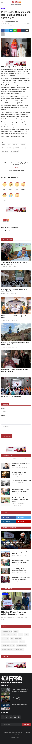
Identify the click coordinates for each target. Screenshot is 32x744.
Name (3, 408)
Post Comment (7, 436)
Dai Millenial (14, 642)
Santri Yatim (5, 151)
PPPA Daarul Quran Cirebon (11, 21)
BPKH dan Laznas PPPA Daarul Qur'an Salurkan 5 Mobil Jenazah (16, 317)
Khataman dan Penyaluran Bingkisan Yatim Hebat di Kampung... (14, 370)
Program (23, 144)
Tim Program (19, 649)
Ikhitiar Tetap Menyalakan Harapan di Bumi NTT (21, 552)
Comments (5, 404)
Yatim (3, 144)
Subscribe (26, 724)
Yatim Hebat (15, 144)
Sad (10, 200)
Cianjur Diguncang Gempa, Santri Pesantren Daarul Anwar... (15, 344)
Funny (23, 189)
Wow (17, 200)
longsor (20, 635)
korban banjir (5, 642)
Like (4, 189)
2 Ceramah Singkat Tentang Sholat (21, 480)
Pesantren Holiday (21, 645)
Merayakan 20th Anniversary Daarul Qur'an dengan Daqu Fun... (14, 290)
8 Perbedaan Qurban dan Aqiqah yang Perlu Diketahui (16, 164)
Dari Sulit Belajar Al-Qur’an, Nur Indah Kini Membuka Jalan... (20, 569)
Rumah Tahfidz (14, 151)
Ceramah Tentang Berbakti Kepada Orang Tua (19, 473)
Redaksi (3, 266)
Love (17, 189)
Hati (12, 638)
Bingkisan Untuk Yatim (7, 148)
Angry (4, 200)
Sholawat (22, 642)
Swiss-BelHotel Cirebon (8, 649)
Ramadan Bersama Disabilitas (19, 704)
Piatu (9, 144)
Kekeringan (18, 638)
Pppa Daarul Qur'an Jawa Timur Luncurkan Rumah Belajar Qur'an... (14, 599)
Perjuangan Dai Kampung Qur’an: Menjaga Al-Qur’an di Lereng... (20, 690)
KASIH (26, 635)
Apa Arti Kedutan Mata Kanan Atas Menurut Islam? (21, 464)
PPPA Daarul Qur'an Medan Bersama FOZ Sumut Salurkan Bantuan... (20, 499)
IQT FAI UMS (5, 638)
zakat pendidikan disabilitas (9, 635)
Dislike (10, 189)
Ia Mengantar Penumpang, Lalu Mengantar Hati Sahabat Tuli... (20, 490)
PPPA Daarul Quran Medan (18, 503)
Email (3, 415)
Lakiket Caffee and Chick (8, 645)
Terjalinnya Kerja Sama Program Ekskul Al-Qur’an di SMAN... (14, 263)
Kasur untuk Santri (7, 631)
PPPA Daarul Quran (20, 148)
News (3, 8)
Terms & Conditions (15, 737)
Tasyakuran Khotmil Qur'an (16, 170)
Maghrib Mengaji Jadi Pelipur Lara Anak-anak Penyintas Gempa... (20, 697)
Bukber (16, 631)
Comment (4, 423)
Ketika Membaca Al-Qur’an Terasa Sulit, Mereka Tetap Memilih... (21, 578)
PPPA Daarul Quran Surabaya (8, 603)
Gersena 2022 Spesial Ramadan (11, 396)
